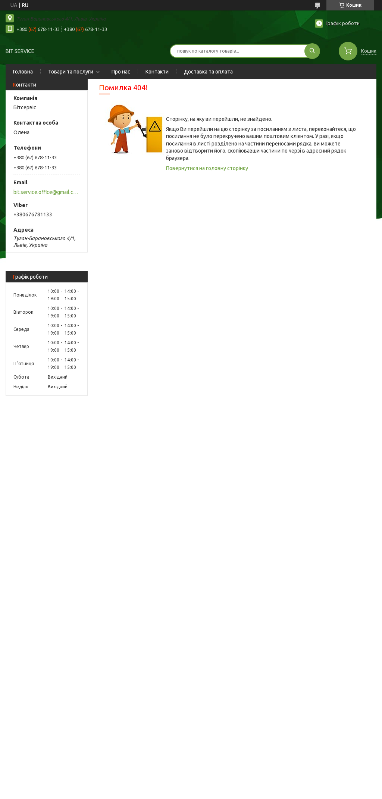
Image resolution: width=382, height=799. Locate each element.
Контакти (157, 71)
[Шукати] (312, 51)
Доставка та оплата (208, 71)
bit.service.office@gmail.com (46, 192)
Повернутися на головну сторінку (207, 168)
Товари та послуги (70, 71)
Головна (23, 71)
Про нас (121, 71)
